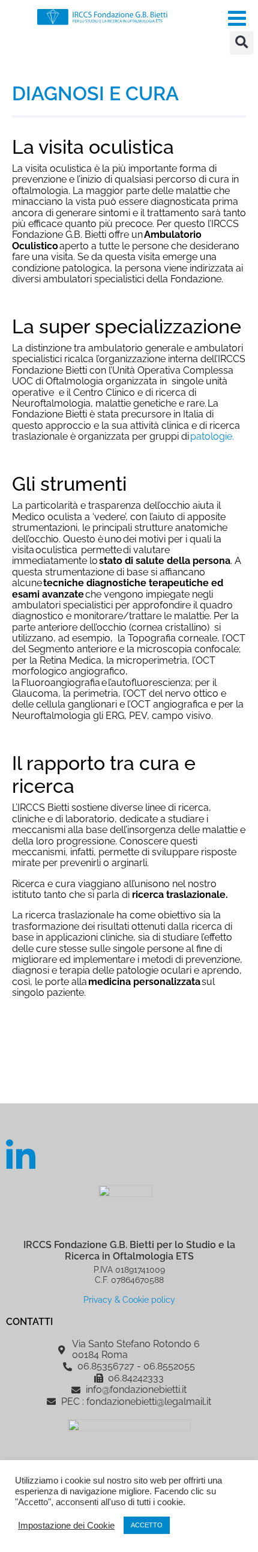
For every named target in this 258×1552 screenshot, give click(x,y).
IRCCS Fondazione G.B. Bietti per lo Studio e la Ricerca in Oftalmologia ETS (129, 1250)
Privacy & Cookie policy (129, 1299)
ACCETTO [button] (147, 1525)
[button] (241, 43)
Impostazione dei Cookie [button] (66, 1525)
